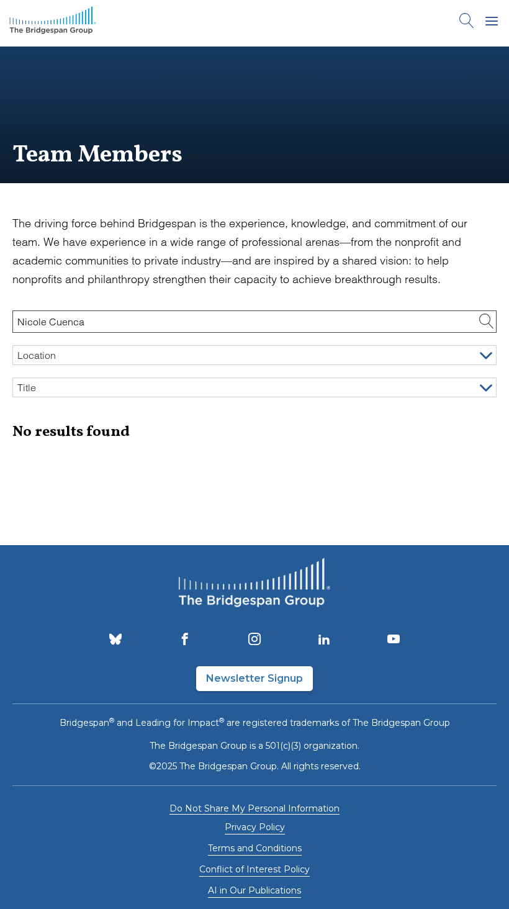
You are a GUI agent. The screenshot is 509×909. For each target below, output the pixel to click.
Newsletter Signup (254, 678)
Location (36, 355)
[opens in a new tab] (115, 640)
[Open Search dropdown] (466, 23)
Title (26, 387)
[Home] (52, 23)
